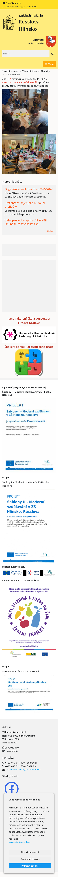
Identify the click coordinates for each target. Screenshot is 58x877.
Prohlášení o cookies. (20, 842)
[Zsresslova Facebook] (11, 788)
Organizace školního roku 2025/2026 (29, 189)
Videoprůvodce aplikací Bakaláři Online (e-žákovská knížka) (26, 222)
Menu (50, 63)
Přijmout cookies (30, 865)
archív (50, 230)
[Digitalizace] (29, 572)
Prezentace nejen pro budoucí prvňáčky (25, 204)
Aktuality (45, 71)
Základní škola (29, 71)
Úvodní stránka (10, 71)
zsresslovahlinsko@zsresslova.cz (20, 6)
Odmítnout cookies (30, 859)
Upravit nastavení (30, 852)
